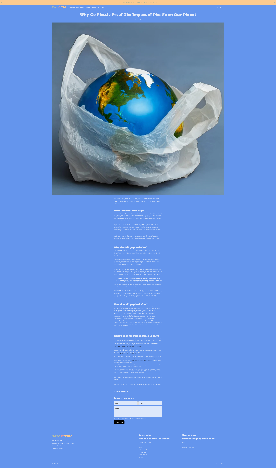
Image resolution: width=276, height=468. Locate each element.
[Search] (217, 7)
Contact (141, 457)
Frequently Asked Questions (145, 442)
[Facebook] (52, 464)
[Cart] (223, 7)
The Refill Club (142, 452)
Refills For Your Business (145, 449)
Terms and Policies (220, 463)
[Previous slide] (1, 2)
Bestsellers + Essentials (188, 447)
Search (183, 442)
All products (185, 444)
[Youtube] (58, 464)
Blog (140, 444)
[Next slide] (274, 2)
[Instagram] (55, 464)
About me (141, 447)
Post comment (119, 422)
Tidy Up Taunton (143, 454)
